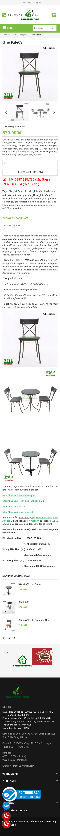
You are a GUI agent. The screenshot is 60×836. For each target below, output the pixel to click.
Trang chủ (6, 35)
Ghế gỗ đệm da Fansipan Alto (33, 620)
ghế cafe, (17, 195)
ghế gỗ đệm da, (43, 201)
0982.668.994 (31, 15)
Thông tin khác (12, 225)
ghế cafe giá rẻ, (31, 195)
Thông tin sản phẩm (15, 218)
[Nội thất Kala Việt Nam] (18, 691)
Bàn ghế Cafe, (16, 191)
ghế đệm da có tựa (12, 208)
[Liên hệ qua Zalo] (6, 806)
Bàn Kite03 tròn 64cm (29, 584)
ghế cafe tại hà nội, (18, 198)
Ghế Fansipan (20, 35)
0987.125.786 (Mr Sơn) (14, 756)
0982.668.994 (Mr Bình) (14, 760)
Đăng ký (37, 3)
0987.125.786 (15, 15)
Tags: (5, 191)
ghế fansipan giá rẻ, (24, 201)
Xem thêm (8, 638)
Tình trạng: (8, 126)
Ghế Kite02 (24, 602)
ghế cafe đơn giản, (38, 198)
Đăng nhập (27, 3)
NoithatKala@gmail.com (18, 765)
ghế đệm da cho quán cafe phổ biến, (35, 205)
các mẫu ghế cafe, (33, 191)
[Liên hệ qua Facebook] (6, 795)
